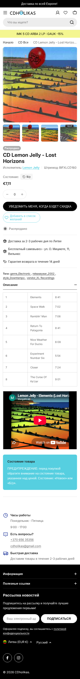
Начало (8, 42)
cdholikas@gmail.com (25, 546)
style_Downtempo (14, 277)
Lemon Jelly (31, 167)
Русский (42, 642)
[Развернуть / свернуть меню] (5, 12)
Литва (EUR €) (18, 642)
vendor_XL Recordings (40, 277)
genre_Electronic (20, 273)
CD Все (23, 42)
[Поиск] (72, 22)
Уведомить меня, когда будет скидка (40, 206)
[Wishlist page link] (65, 12)
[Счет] (62, 12)
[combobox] (40, 22)
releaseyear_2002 (44, 273)
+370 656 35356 (22, 540)
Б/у (29, 176)
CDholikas (22, 672)
